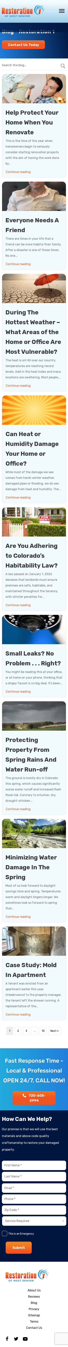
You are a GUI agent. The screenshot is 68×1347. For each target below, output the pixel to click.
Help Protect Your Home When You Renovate (31, 122)
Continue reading (19, 172)
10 (43, 1031)
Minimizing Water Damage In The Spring (31, 867)
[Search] (61, 65)
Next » (54, 1031)
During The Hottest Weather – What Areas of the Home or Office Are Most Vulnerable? (33, 332)
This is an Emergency (21, 1233)
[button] (23, 44)
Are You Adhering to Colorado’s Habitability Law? (31, 555)
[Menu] (61, 11)
